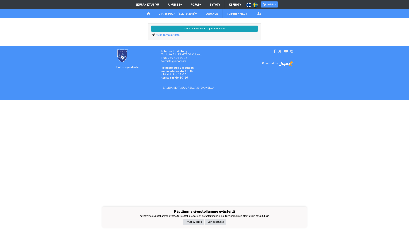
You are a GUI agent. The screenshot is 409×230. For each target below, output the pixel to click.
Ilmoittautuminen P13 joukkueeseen (204, 28)
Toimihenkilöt (237, 13)
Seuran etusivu (147, 4)
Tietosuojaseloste (127, 67)
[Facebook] (273, 51)
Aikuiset (175, 4)
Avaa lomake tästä (168, 35)
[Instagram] (290, 51)
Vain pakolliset (216, 222)
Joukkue (211, 13)
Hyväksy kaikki (193, 222)
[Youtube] (285, 51)
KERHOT (235, 4)
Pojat (196, 4)
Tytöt (215, 4)
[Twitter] (279, 51)
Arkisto (271, 4)
